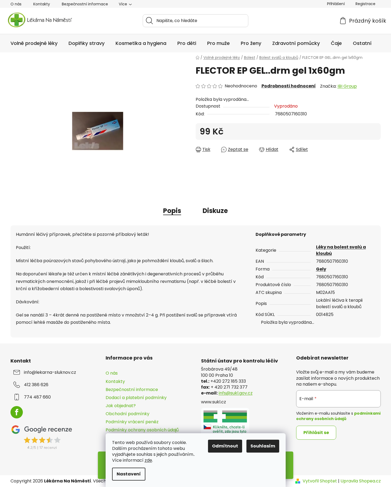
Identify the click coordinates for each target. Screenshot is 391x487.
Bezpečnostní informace (85, 4)
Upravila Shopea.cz (360, 481)
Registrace (365, 3)
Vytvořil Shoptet (320, 481)
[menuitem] (34, 43)
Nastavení (129, 474)
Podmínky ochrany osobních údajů (142, 430)
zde (148, 460)
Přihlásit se (316, 432)
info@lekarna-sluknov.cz (50, 372)
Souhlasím (262, 446)
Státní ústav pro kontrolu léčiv (239, 361)
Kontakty (41, 4)
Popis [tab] (172, 210)
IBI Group (347, 86)
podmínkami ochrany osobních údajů (338, 416)
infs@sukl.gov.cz (236, 393)
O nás (15, 4)
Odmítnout (225, 446)
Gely (321, 269)
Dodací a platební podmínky (136, 397)
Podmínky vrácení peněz (132, 422)
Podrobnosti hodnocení (288, 86)
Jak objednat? (121, 406)
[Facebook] (16, 412)
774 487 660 (37, 397)
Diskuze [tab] (215, 210)
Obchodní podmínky (127, 414)
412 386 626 (36, 385)
